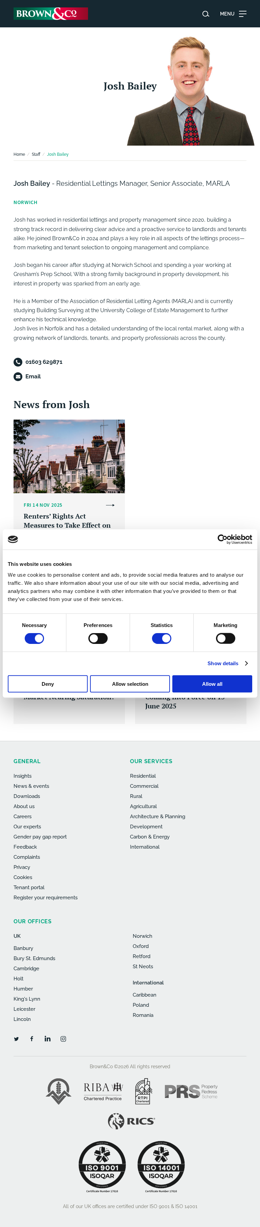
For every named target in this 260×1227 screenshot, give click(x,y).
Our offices (33, 921)
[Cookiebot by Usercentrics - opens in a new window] (222, 539)
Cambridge (26, 969)
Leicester (24, 1009)
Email (33, 376)
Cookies (23, 877)
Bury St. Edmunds (34, 958)
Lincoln (22, 1019)
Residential (143, 776)
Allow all (212, 683)
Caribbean (144, 995)
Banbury (23, 948)
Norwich (142, 936)
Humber (23, 989)
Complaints (27, 857)
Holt (18, 979)
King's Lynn (27, 999)
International (144, 847)
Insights (22, 776)
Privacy (22, 867)
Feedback (25, 847)
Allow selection (130, 683)
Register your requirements (46, 898)
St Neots (143, 966)
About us (24, 806)
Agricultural (143, 806)
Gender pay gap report (40, 837)
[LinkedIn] (47, 1038)
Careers (22, 816)
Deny (48, 683)
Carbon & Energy (150, 837)
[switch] (98, 638)
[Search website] (205, 13)
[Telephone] (18, 362)
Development (146, 827)
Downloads (27, 796)
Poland (141, 1005)
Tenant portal (29, 887)
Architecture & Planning (157, 816)
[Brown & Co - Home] (51, 13)
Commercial (144, 786)
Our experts (27, 827)
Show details (223, 663)
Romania (143, 1015)
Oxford (141, 946)
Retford (141, 956)
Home (19, 154)
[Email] (18, 376)
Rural (136, 796)
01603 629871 (43, 361)
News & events (31, 786)
